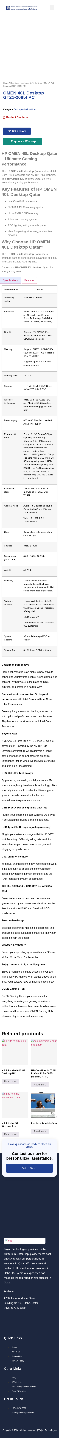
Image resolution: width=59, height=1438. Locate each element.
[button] (52, 7)
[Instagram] (17, 1318)
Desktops (14, 83)
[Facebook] (7, 1318)
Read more (10, 1081)
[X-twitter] (7, 1327)
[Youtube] (17, 1327)
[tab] (10, 280)
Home (5, 83)
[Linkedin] (27, 1318)
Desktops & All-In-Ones (31, 83)
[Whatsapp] (37, 1318)
